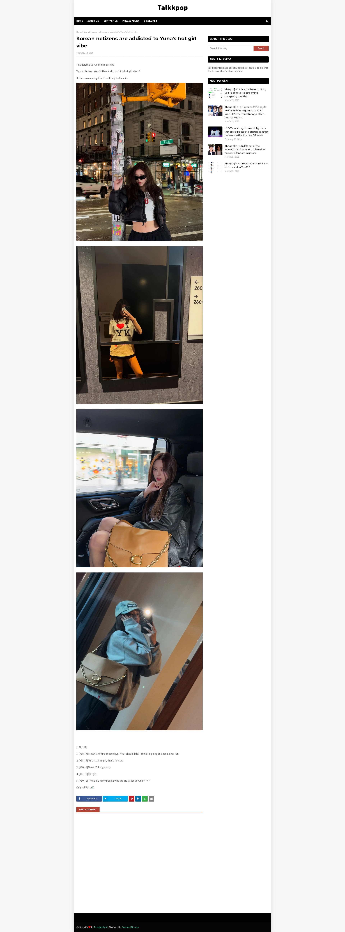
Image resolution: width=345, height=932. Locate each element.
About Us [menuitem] (93, 20)
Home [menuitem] (79, 20)
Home (79, 32)
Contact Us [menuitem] (111, 20)
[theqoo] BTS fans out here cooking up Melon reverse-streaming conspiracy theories (245, 93)
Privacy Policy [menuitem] (130, 20)
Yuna (86, 32)
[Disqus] (139, 864)
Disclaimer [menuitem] (150, 20)
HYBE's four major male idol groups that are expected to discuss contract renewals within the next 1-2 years (246, 132)
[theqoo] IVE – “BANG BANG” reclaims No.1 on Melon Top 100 (246, 165)
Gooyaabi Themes (130, 927)
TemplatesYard (100, 927)
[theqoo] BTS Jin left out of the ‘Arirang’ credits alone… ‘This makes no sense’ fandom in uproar (245, 149)
